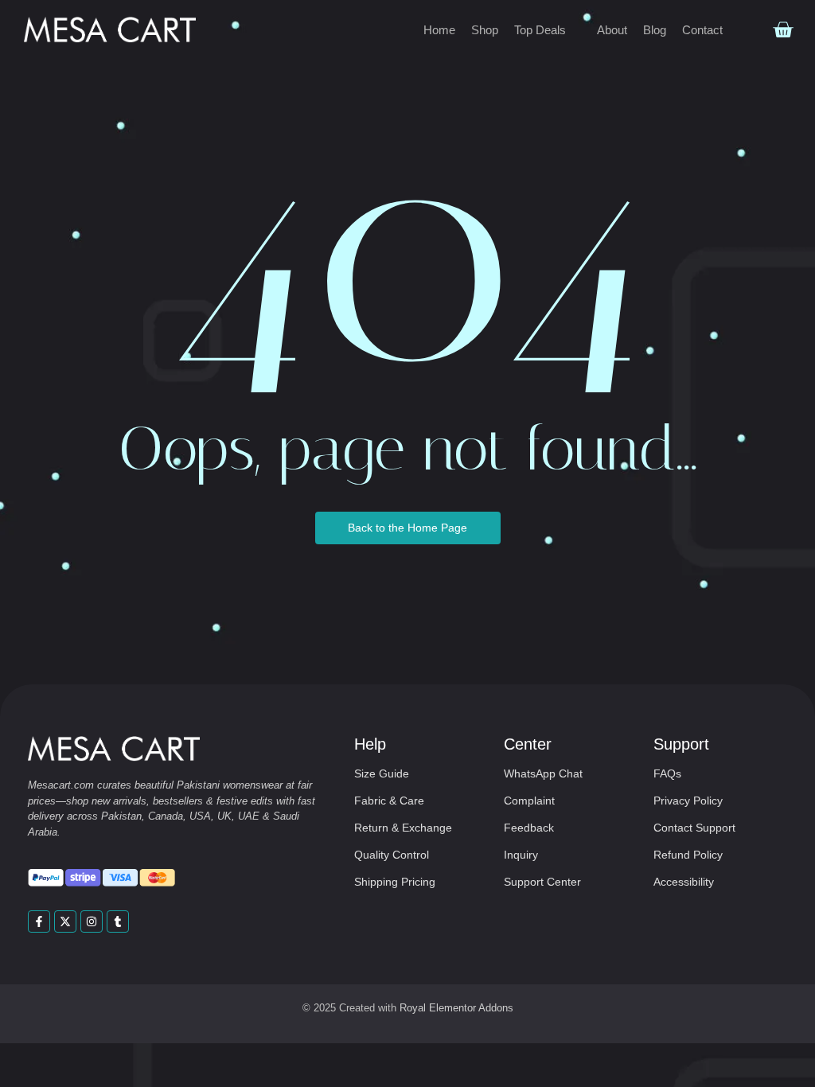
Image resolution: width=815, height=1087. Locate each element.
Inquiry (521, 854)
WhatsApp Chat (543, 773)
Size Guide (381, 773)
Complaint (529, 800)
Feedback (529, 827)
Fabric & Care (389, 800)
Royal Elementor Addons (456, 1008)
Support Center (542, 881)
